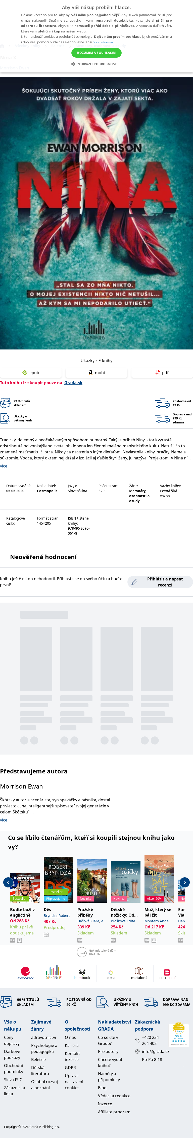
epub (34, 372)
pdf (165, 372)
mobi (100, 372)
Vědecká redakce (114, 1095)
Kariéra (72, 1045)
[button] (96, 63)
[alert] (96, 36)
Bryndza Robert (57, 915)
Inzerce (105, 1104)
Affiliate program (114, 1112)
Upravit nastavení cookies (74, 1081)
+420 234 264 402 (150, 1040)
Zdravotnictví (43, 1037)
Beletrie (38, 1059)
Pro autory (108, 1051)
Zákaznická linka (14, 1090)
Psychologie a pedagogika (44, 1048)
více (3, 466)
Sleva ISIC (13, 1079)
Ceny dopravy (12, 1040)
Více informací (103, 42)
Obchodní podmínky (13, 1068)
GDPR (70, 1067)
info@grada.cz (153, 1051)
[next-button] (184, 882)
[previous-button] (8, 882)
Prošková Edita (123, 921)
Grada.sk (73, 382)
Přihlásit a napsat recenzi (165, 582)
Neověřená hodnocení (43, 557)
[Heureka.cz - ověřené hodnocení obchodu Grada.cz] (178, 1034)
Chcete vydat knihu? (110, 1062)
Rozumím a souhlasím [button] (96, 53)
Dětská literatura (40, 1070)
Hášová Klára (88, 921)
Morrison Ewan (21, 786)
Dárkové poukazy (12, 1054)
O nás (70, 1037)
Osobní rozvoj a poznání (44, 1084)
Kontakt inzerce (72, 1056)
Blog (102, 1087)
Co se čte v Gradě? (108, 1040)
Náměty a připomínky (109, 1076)
